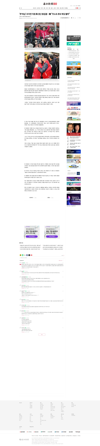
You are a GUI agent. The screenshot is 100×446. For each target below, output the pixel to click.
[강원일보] (29, 431)
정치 (42, 8)
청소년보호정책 (51, 435)
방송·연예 (62, 8)
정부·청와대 (42, 405)
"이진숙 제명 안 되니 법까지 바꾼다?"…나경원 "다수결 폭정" (54, 245)
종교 (20, 420)
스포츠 (54, 8)
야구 (30, 416)
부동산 (51, 405)
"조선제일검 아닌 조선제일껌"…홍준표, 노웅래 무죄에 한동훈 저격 (55, 249)
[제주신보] (78, 431)
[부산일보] (64, 431)
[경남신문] (36, 431)
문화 (51, 8)
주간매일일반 (73, 415)
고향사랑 (20, 426)
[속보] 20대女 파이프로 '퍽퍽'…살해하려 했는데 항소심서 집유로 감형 (74, 88)
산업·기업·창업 (53, 407)
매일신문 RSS (32, 426)
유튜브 (50, 197)
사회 (47, 8)
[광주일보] (50, 431)
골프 (30, 420)
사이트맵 (78, 435)
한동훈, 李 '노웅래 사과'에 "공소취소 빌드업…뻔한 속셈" (30, 245)
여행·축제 (41, 416)
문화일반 (20, 415)
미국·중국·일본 (73, 405)
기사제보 (74, 5)
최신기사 (34, 8)
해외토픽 (72, 406)
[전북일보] (71, 431)
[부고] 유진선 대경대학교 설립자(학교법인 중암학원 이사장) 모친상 (78, 53)
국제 (49, 8)
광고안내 (36, 435)
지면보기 (71, 5)
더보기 (80, 192)
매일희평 (31, 407)
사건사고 (62, 405)
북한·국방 (41, 407)
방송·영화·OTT (53, 416)
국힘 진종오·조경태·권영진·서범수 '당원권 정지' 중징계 (75, 144)
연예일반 (52, 415)
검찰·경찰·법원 (63, 406)
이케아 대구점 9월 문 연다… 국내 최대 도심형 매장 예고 (76, 50)
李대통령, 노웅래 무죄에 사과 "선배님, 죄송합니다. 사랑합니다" (78, 57)
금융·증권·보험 (53, 406)
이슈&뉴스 (69, 170)
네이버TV (32, 197)
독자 (40, 421)
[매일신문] (22, 431)
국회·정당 (41, 406)
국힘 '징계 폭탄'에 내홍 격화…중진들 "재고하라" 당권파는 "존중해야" (33, 249)
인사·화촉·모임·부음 (43, 420)
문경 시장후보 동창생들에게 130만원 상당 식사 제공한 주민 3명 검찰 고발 (56, 247)
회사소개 (33, 435)
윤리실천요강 (75, 435)
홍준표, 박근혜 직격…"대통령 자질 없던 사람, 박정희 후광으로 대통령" (75, 134)
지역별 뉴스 (62, 411)
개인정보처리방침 (58, 435)
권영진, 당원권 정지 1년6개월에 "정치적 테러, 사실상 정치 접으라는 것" (75, 137)
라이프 (58, 8)
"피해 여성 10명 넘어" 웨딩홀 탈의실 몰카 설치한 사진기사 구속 (72, 174)
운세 (40, 424)
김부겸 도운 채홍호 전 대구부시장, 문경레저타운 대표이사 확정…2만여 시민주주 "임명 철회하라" (37, 247)
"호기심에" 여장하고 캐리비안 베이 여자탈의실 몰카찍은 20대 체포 (73, 81)
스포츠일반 (31, 415)
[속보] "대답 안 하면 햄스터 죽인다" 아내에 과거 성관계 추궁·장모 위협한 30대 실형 (73, 98)
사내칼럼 (31, 405)
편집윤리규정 (63, 435)
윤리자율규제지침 (69, 435)
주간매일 (66, 8)
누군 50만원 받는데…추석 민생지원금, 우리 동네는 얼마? (75, 141)
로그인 (76, 5)
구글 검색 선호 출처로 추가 (64, 17)
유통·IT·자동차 (53, 410)
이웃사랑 (62, 410)
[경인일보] (43, 431)
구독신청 (40, 435)
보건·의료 (62, 407)
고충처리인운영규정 (45, 435)
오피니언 (38, 8)
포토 (61, 416)
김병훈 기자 (21, 16)
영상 (61, 415)
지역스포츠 (31, 421)
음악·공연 (20, 416)
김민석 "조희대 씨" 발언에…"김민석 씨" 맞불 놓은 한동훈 (75, 147)
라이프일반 (41, 415)
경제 (44, 8)
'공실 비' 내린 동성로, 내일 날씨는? (72, 205)
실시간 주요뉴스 (70, 77)
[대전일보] (57, 431)
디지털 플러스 (69, 192)
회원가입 (79, 5)
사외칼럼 (31, 406)
